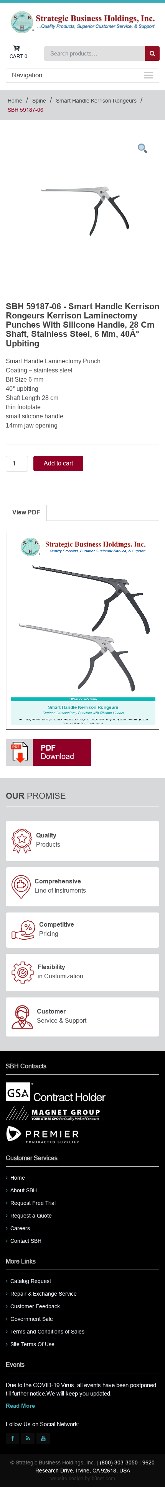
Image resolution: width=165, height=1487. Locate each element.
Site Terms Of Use (32, 1344)
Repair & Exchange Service (43, 1294)
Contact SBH (25, 1241)
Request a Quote (31, 1216)
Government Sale (31, 1319)
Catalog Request (30, 1281)
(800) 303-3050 (119, 1462)
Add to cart (58, 463)
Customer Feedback (35, 1306)
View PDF (26, 513)
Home (15, 101)
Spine (39, 101)
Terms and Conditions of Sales (47, 1332)
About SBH (23, 1190)
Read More (20, 1406)
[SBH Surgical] (82, 22)
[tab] (26, 513)
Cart (18, 56)
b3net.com (103, 1478)
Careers (20, 1228)
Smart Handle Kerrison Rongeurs (96, 101)
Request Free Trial (33, 1203)
